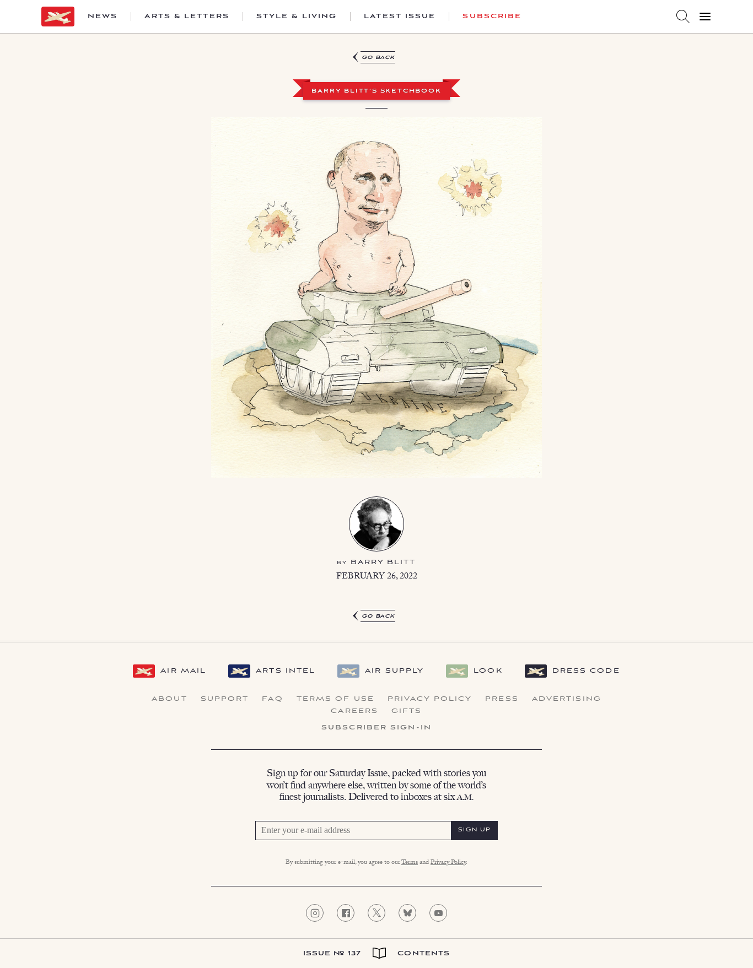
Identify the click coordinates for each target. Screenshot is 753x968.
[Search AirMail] (683, 16)
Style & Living (296, 16)
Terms (409, 862)
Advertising (566, 699)
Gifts (406, 711)
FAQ (272, 699)
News (102, 16)
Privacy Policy (430, 699)
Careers (354, 711)
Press (502, 699)
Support (225, 699)
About (169, 699)
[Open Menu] (705, 16)
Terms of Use (335, 699)
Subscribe (491, 16)
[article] (376, 332)
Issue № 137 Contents (376, 953)
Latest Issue (399, 16)
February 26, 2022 (376, 577)
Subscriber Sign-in (376, 728)
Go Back (378, 57)
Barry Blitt (383, 562)
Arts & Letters (186, 16)
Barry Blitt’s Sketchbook (376, 91)
